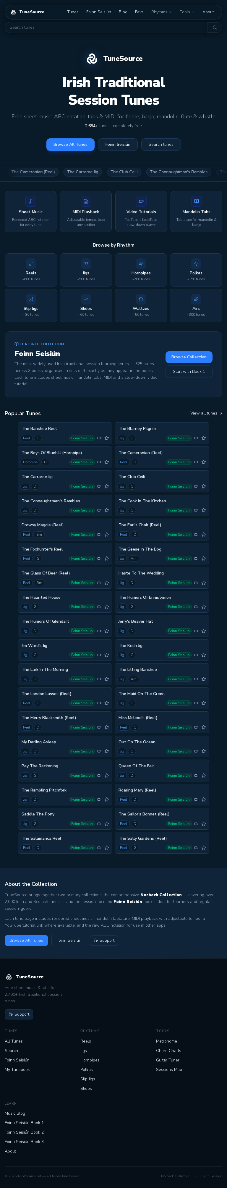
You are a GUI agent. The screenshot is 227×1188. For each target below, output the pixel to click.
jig (122, 438)
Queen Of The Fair (136, 766)
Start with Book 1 (189, 371)
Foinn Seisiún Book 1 (24, 1123)
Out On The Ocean (137, 742)
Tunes (73, 12)
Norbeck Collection (175, 1176)
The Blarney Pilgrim (137, 428)
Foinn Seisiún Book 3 (24, 1142)
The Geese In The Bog (140, 549)
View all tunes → (206, 413)
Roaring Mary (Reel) (137, 790)
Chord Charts (168, 1050)
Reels (85, 1041)
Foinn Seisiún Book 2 (24, 1132)
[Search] (215, 27)
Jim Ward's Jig (34, 645)
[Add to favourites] (107, 438)
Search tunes (161, 144)
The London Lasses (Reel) (47, 694)
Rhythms (159, 12)
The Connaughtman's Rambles (162, 172)
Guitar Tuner (167, 1060)
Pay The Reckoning (40, 766)
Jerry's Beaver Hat (136, 621)
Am (134, 558)
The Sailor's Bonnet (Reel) (144, 814)
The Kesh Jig (130, 645)
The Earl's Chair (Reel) (140, 525)
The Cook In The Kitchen (142, 501)
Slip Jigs (87, 1079)
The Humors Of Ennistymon (145, 597)
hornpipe (30, 462)
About (208, 12)
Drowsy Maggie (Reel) (43, 525)
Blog (123, 12)
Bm (39, 582)
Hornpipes (90, 1060)
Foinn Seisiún (98, 12)
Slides (86, 1088)
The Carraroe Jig (66, 172)
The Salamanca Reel (41, 838)
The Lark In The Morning (45, 669)
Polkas (86, 1069)
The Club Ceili (107, 172)
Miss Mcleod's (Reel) (138, 718)
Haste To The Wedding (141, 573)
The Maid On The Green (142, 694)
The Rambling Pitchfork (44, 790)
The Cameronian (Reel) (141, 453)
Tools (185, 12)
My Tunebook (17, 1069)
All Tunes (14, 1041)
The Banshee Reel (39, 428)
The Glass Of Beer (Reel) (46, 573)
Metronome (166, 1041)
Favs (139, 12)
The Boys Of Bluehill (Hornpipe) (52, 453)
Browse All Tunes (70, 144)
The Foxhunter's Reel (42, 549)
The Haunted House (41, 597)
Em (39, 534)
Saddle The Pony (38, 814)
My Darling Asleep (39, 742)
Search (11, 1050)
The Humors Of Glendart (45, 621)
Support (107, 940)
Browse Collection (189, 357)
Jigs (83, 1050)
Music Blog (15, 1113)
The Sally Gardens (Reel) (143, 838)
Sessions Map (169, 1069)
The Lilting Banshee (138, 669)
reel (26, 438)
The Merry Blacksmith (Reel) (49, 718)
